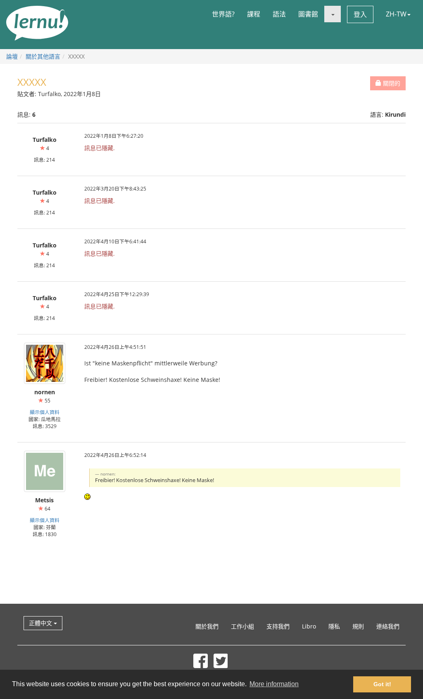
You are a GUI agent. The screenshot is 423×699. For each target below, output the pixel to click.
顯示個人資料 (44, 412)
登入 (360, 14)
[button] (332, 14)
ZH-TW (396, 14)
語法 (279, 14)
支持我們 (278, 626)
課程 (253, 14)
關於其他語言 (43, 56)
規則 (358, 626)
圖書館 (308, 14)
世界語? (223, 14)
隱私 (334, 626)
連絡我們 (387, 626)
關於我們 (207, 626)
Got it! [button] (382, 684)
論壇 (12, 56)
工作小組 (242, 626)
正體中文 (41, 623)
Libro (309, 626)
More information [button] (274, 683)
